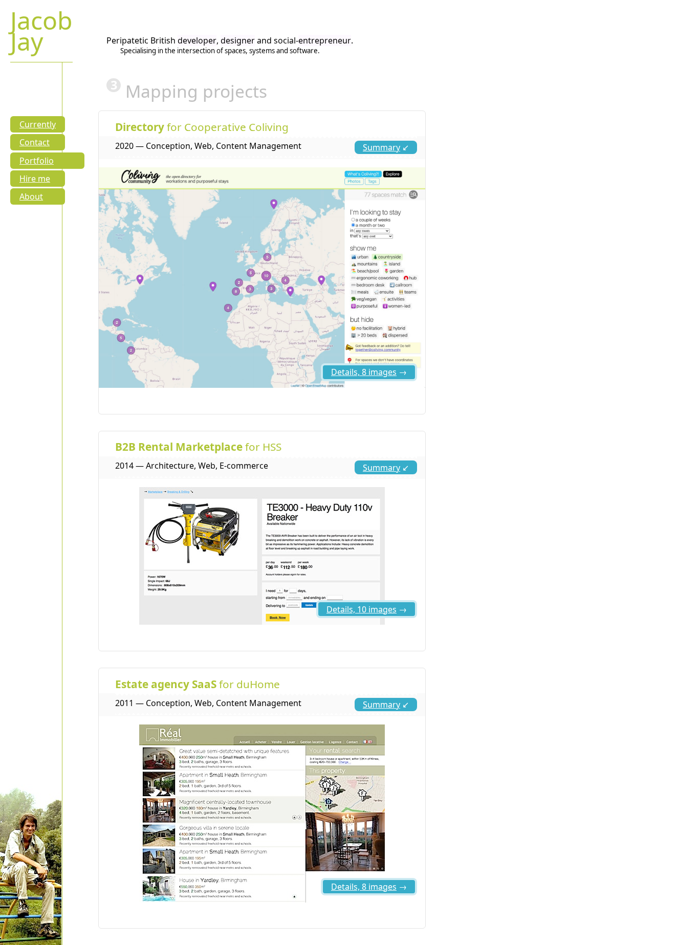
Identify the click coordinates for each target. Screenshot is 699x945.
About (31, 196)
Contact (34, 142)
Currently (37, 124)
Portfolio (36, 160)
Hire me (34, 178)
